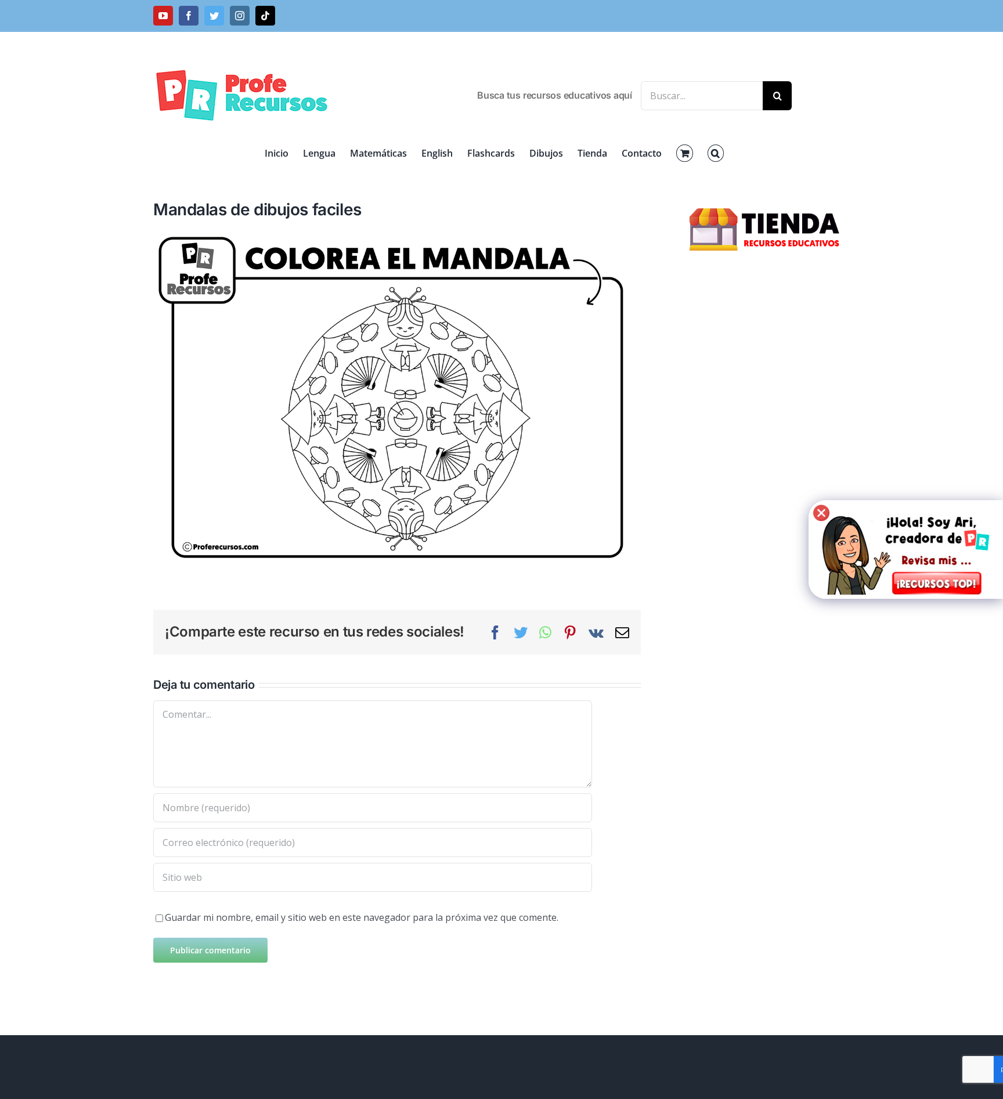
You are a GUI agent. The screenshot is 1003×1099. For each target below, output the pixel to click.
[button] (716, 153)
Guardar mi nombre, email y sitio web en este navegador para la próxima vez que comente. (361, 917)
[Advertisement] (766, 458)
